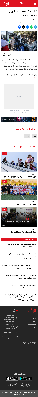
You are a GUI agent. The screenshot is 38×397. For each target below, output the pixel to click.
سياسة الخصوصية (32, 324)
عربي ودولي (32, 23)
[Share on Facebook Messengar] (27, 27)
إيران (34, 136)
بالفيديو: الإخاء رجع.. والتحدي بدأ (24, 204)
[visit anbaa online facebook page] (10, 385)
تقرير (33, 174)
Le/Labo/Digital (19, 394)
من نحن (34, 316)
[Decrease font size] (32, 54)
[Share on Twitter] (23, 27)
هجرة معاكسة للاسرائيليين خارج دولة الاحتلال (20, 176)
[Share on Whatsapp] (31, 27)
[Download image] (3, 49)
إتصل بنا (34, 318)
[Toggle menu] (34, 3)
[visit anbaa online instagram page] (27, 385)
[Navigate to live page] (21, 3)
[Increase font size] (36, 54)
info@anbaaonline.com (9, 332)
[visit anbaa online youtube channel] (21, 385)
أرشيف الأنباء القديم (31, 327)
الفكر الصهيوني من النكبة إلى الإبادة (22, 232)
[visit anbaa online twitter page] (16, 385)
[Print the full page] (8, 54)
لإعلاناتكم (34, 321)
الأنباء (24, 23)
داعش (27, 136)
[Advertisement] (19, 96)
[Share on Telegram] (35, 27)
